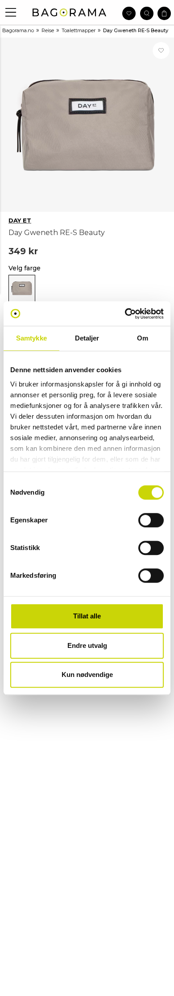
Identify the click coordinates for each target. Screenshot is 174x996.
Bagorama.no (18, 30)
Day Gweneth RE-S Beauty (135, 30)
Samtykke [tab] (31, 338)
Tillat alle (87, 616)
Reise (47, 30)
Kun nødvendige (87, 674)
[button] (11, 12)
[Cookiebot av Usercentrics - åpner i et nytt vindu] (125, 313)
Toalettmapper (78, 30)
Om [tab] (142, 338)
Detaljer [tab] (87, 338)
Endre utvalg (87, 645)
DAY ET (19, 220)
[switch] (151, 520)
